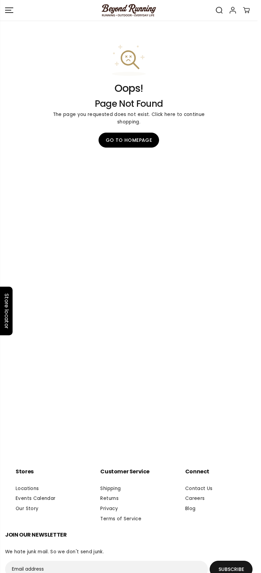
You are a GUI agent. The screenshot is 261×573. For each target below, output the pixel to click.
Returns (109, 498)
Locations (27, 488)
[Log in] (233, 10)
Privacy (109, 508)
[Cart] (246, 10)
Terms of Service (120, 519)
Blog (190, 508)
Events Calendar (35, 498)
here (169, 114)
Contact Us (198, 488)
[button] (9, 10)
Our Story (27, 508)
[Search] (219, 10)
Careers (195, 498)
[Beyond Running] (129, 10)
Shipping (110, 488)
